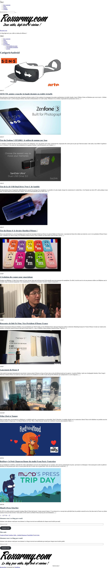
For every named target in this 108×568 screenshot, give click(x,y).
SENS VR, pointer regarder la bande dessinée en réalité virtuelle (26, 94)
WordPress (17, 567)
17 (9, 515)
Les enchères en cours (11, 46)
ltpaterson (24, 535)
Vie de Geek (36, 535)
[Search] (15, 12)
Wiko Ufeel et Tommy (9, 416)
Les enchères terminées (12, 47)
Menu (2, 2)
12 (3, 515)
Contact (5, 8)
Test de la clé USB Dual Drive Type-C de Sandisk (20, 187)
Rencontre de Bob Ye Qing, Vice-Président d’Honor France (24, 323)
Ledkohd (19, 535)
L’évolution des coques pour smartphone (16, 277)
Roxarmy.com (3, 30)
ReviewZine (3, 567)
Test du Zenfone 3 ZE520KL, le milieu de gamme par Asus (23, 140)
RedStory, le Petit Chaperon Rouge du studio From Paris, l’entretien (28, 461)
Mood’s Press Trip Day (9, 508)
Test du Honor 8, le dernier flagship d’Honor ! (18, 231)
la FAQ (8, 48)
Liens (4, 6)
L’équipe (5, 9)
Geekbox (11, 535)
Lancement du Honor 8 (9, 370)
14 (6, 515)
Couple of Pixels (4, 535)
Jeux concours (6, 5)
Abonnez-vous (5, 528)
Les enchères (6, 44)
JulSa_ (15, 535)
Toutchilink (30, 535)
